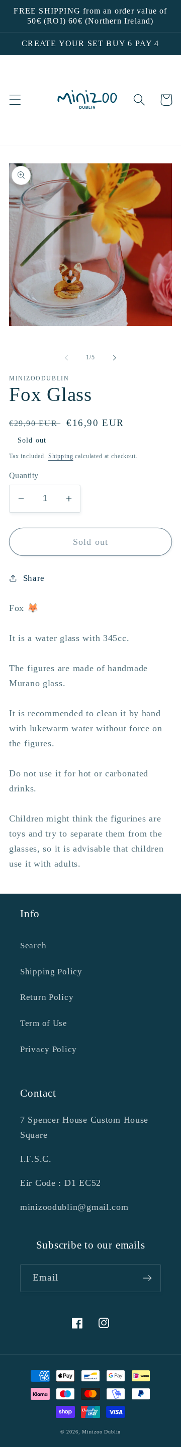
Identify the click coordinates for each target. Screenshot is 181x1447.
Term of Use (43, 1023)
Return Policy (46, 997)
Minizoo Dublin (101, 1431)
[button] (15, 100)
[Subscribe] (147, 1278)
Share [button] (34, 578)
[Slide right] (115, 358)
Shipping (60, 456)
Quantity (24, 475)
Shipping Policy (51, 971)
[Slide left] (66, 358)
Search (33, 945)
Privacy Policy (48, 1049)
